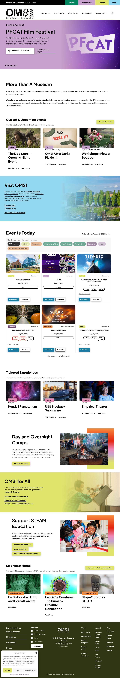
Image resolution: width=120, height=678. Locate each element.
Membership (87, 3)
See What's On (14, 413)
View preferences (30, 670)
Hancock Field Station (34, 457)
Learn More (25, 168)
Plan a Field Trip (10, 209)
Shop (114, 3)
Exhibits (25, 244)
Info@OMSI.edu (63, 644)
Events (101, 244)
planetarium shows (16, 196)
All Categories (14, 244)
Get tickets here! (16, 47)
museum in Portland (21, 91)
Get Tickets (13, 299)
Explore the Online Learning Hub (100, 568)
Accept (7, 670)
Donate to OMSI (20, 549)
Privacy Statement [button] (23, 674)
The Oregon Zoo (46, 452)
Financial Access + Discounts (15, 500)
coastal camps (51, 91)
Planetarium (36, 244)
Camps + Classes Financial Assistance (18, 504)
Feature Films (79, 244)
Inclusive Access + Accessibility (16, 496)
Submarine (92, 244)
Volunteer (110, 646)
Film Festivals (66, 244)
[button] (36, 653)
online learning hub (70, 91)
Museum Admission (23, 280)
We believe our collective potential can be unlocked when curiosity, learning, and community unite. (47, 100)
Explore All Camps (21, 463)
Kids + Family (38, 642)
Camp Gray (50, 455)
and (42, 91)
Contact (98, 661)
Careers (109, 642)
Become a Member (21, 545)
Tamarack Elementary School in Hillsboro (29, 455)
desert (38, 91)
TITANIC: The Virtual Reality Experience (94, 330)
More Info (25, 299)
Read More (12, 607)
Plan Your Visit (9, 205)
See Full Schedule (105, 122)
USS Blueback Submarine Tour (23, 330)
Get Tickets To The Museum (14, 212)
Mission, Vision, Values (98, 634)
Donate (102, 3)
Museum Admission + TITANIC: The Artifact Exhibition (94, 281)
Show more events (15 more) (58, 356)
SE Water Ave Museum (32, 452)
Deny (17, 670)
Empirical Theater (40, 634)
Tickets (73, 3)
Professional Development (18, 248)
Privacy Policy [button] (14, 674)
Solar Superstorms (58, 330)
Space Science (39, 631)
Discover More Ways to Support (26, 554)
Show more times (84, 294)
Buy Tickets (12, 168)
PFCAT (58, 280)
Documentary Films (51, 244)
